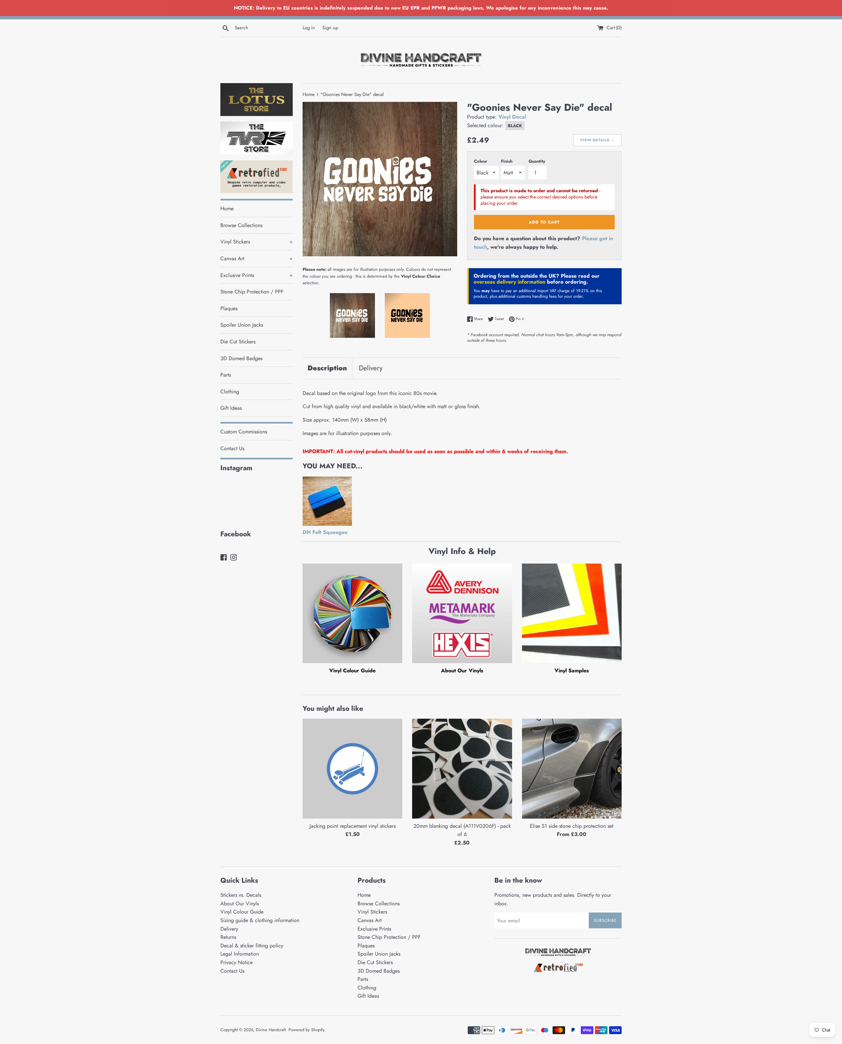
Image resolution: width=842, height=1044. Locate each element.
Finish (506, 161)
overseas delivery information (509, 282)
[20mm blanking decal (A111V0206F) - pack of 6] (462, 768)
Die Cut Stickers (238, 341)
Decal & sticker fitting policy (251, 945)
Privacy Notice (236, 962)
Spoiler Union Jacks (241, 325)
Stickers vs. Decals (240, 895)
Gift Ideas (231, 408)
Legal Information (239, 954)
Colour (480, 161)
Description (327, 368)
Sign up (330, 27)
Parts (225, 375)
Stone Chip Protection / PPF (252, 291)
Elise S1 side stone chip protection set (571, 826)
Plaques (228, 308)
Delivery (371, 368)
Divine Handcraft (271, 1030)
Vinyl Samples (572, 670)
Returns (228, 937)
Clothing (229, 391)
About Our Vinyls (462, 670)
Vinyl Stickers (256, 241)
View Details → (597, 140)
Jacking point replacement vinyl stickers (353, 826)
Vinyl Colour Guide (352, 670)
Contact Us (232, 448)
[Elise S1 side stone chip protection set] (572, 768)
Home (227, 208)
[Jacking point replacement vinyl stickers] (352, 768)
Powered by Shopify (306, 1030)
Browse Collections (241, 225)
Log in (309, 27)
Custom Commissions (243, 431)
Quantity (537, 161)
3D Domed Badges (241, 358)
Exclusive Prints (256, 275)
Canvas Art (256, 258)
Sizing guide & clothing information (259, 920)
